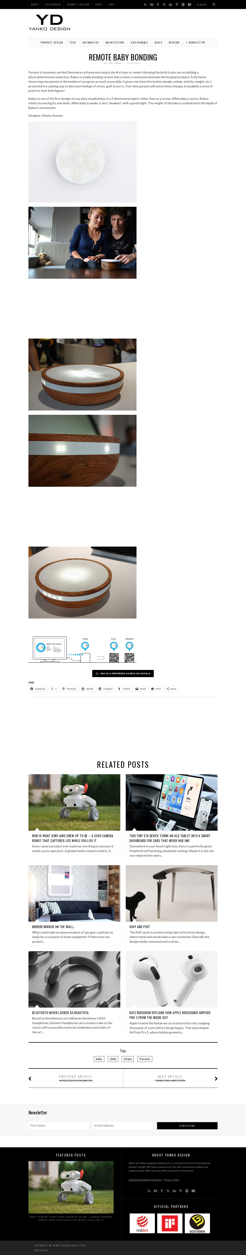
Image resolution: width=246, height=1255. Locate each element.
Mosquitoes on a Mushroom (75, 1078)
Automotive (91, 42)
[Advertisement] (152, 22)
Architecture (115, 42)
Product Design (52, 42)
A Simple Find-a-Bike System (170, 1078)
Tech (73, 42)
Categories (53, 4)
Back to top (40, 1250)
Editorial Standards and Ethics (145, 1179)
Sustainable (139, 42)
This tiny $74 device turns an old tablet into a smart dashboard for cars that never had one (170, 838)
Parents (144, 1059)
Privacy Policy (172, 1179)
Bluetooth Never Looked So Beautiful (60, 1012)
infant (128, 1059)
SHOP (98, 4)
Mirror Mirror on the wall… (53, 926)
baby (99, 1059)
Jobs (111, 4)
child (113, 1059)
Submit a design (78, 4)
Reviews (174, 42)
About (35, 4)
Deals (158, 42)
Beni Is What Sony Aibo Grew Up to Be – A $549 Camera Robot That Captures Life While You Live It (72, 838)
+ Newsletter (195, 42)
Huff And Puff (139, 926)
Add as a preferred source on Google (125, 673)
